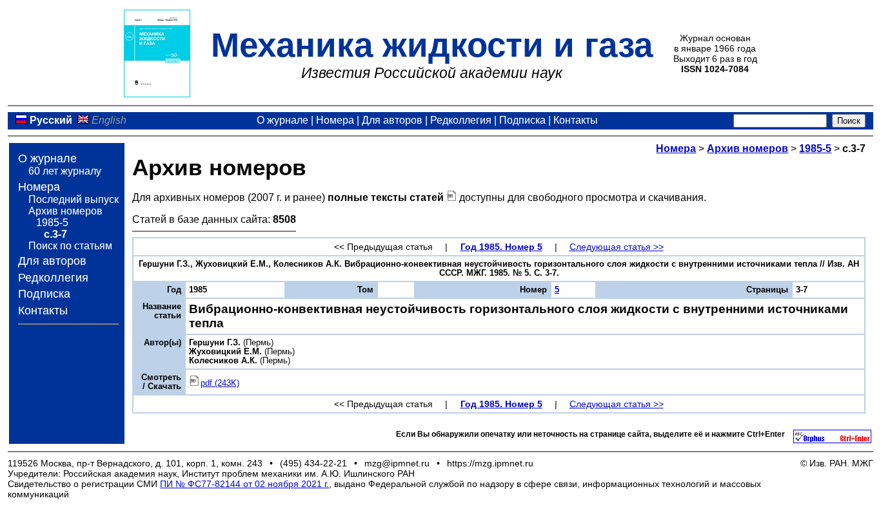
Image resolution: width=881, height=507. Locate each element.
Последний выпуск (73, 199)
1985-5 (52, 222)
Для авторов (392, 120)
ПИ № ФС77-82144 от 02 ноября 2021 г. (244, 484)
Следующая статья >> (616, 247)
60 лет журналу (64, 171)
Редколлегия (460, 120)
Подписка (522, 120)
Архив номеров (65, 211)
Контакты (575, 120)
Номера (335, 120)
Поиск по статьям (70, 245)
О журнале (282, 120)
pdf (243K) (220, 383)
